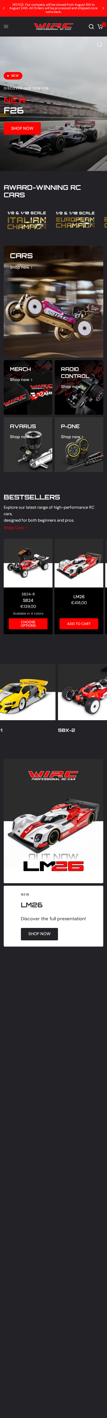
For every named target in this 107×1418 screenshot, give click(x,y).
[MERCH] (28, 386)
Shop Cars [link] (14, 527)
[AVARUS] (28, 444)
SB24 (28, 599)
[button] (39, 933)
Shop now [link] (19, 267)
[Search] (91, 27)
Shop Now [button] (22, 127)
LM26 (79, 596)
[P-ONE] (79, 444)
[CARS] (53, 301)
